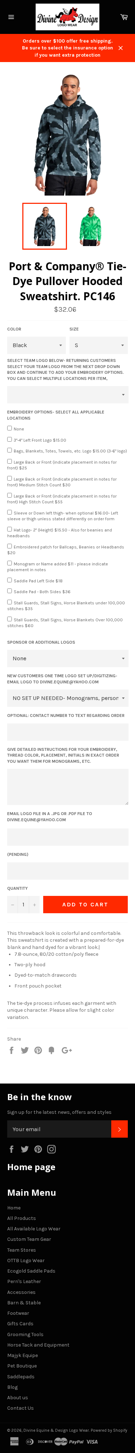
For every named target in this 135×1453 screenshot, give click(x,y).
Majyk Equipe (22, 1355)
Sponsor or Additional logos (41, 642)
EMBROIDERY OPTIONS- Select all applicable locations (55, 415)
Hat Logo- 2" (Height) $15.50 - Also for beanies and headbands (59, 533)
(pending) (17, 854)
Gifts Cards (20, 1324)
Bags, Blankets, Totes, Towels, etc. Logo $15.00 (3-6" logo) (70, 451)
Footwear (18, 1313)
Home (14, 1208)
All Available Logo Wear (33, 1229)
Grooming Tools (25, 1334)
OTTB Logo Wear (26, 1260)
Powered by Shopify (109, 1430)
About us (17, 1398)
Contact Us (20, 1408)
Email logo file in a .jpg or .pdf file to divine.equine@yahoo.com (49, 816)
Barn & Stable (24, 1303)
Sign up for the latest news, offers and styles (59, 1112)
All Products (21, 1218)
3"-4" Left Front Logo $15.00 (40, 440)
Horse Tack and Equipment (38, 1345)
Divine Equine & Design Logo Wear (56, 1430)
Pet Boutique (22, 1366)
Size (74, 329)
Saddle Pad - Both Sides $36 (42, 591)
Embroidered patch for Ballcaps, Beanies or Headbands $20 (65, 550)
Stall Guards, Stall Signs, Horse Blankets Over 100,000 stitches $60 (65, 623)
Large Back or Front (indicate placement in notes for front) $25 (62, 465)
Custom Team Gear (29, 1239)
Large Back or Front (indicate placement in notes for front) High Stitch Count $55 (62, 499)
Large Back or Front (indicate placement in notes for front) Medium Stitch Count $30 (62, 482)
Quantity (17, 888)
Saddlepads (21, 1377)
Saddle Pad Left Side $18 (38, 580)
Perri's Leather (24, 1281)
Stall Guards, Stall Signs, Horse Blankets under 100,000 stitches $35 (66, 606)
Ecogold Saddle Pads (31, 1271)
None (19, 429)
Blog (12, 1387)
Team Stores (21, 1250)
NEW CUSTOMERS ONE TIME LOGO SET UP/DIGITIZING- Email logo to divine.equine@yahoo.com (62, 678)
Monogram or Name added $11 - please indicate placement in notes (57, 567)
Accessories (21, 1292)
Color (14, 329)
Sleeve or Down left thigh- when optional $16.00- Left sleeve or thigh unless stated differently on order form (62, 516)
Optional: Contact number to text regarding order (66, 715)
